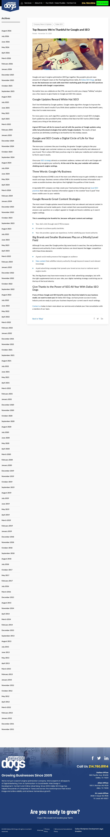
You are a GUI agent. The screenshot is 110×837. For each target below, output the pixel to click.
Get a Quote (102, 3)
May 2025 (5, 113)
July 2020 (5, 432)
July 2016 (5, 586)
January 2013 (7, 680)
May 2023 (5, 245)
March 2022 (6, 322)
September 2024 (8, 157)
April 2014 (6, 614)
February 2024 (7, 196)
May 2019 (5, 509)
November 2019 (8, 476)
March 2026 (6, 58)
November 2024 (8, 146)
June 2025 (6, 108)
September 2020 (8, 421)
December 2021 (8, 339)
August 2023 (6, 229)
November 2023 (8, 212)
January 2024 (7, 201)
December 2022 (8, 273)
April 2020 (6, 449)
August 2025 (6, 97)
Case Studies (60, 3)
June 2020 (6, 438)
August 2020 (6, 427)
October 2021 (7, 350)
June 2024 (6, 174)
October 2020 (7, 416)
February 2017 (7, 581)
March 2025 (6, 124)
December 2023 (8, 207)
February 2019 (7, 526)
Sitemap (40, 830)
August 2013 (6, 641)
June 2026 (6, 42)
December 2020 (8, 405)
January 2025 (7, 135)
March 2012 (6, 707)
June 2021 (6, 372)
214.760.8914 (88, 3)
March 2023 (6, 256)
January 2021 (7, 399)
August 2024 (6, 163)
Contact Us (71, 3)
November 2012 (8, 685)
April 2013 (6, 663)
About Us (38, 3)
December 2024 (8, 141)
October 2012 (7, 691)
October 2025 (7, 86)
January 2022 (7, 333)
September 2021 (8, 355)
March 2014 (6, 619)
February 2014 (7, 625)
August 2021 (6, 361)
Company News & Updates (43, 24)
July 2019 (5, 498)
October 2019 (7, 482)
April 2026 (6, 53)
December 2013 (8, 630)
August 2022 (6, 295)
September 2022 (8, 289)
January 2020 (7, 465)
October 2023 (7, 218)
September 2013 (8, 636)
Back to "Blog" (37, 319)
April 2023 (6, 251)
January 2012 (7, 718)
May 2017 (5, 575)
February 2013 (7, 674)
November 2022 (8, 278)
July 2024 (5, 168)
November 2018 (8, 542)
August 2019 (6, 493)
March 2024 (6, 190)
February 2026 (7, 64)
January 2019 (7, 531)
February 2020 (7, 460)
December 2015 (8, 597)
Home (22, 3)
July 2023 (5, 234)
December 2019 (8, 471)
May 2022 (5, 311)
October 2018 (7, 548)
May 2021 (5, 377)
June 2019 (6, 504)
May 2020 (5, 443)
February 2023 (7, 262)
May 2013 (5, 658)
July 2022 (5, 300)
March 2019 (6, 520)
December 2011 (8, 724)
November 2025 (8, 80)
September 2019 (8, 487)
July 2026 (5, 36)
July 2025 (5, 102)
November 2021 (8, 344)
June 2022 (6, 306)
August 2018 (6, 559)
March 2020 (6, 454)
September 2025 (8, 91)
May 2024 (5, 179)
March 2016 (6, 592)
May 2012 (5, 696)
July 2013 (5, 647)
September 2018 (8, 553)
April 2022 (6, 317)
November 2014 (8, 608)
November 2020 (8, 410)
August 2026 (6, 31)
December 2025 (8, 75)
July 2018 (5, 564)
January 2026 (7, 69)
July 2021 (5, 366)
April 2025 (6, 119)
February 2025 (7, 130)
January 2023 (7, 267)
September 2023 (8, 223)
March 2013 (6, 669)
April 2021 (6, 383)
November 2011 (8, 729)
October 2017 (7, 570)
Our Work (49, 3)
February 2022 (7, 328)
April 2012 (6, 702)
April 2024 (6, 185)
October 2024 (7, 152)
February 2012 (7, 713)
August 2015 (6, 603)
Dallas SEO (59, 24)
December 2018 (8, 537)
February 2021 (7, 394)
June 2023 (6, 240)
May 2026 (5, 47)
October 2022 (7, 284)
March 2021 (6, 388)
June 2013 (6, 652)
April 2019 (6, 515)
